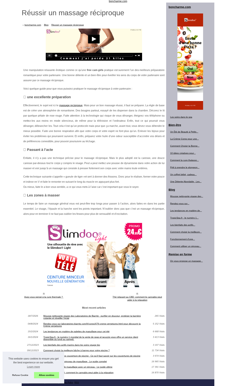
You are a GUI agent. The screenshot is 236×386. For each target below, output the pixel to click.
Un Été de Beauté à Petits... (184, 131)
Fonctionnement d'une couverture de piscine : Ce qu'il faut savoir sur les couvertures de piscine (91, 356)
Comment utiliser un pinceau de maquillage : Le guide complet (75, 361)
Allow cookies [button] (46, 375)
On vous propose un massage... (186, 261)
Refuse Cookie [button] (20, 375)
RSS (76, 382)
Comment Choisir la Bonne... (184, 146)
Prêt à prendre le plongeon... (184, 167)
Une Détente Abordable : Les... (185, 181)
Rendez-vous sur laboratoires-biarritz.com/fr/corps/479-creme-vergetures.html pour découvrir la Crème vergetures (92, 325)
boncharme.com (33, 25)
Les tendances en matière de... (186, 210)
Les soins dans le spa (181, 117)
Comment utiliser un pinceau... (185, 246)
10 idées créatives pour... (183, 153)
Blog (46, 25)
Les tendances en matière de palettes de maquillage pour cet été (76, 331)
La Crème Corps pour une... (184, 139)
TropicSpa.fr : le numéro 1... (184, 218)
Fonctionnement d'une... (182, 239)
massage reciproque (71, 105)
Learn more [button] (33, 366)
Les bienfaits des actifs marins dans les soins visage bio (71, 345)
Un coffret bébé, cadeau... (183, 174)
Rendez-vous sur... (179, 203)
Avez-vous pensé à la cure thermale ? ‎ (43, 297)
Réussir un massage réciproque (67, 25)
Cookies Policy (66, 382)
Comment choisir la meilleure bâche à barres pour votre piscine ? (76, 350)
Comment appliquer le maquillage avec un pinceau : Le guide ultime (77, 367)
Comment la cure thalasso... (184, 160)
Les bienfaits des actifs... (182, 225)
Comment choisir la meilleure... (186, 232)
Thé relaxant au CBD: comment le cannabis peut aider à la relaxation (137, 298)
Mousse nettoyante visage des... (186, 196)
